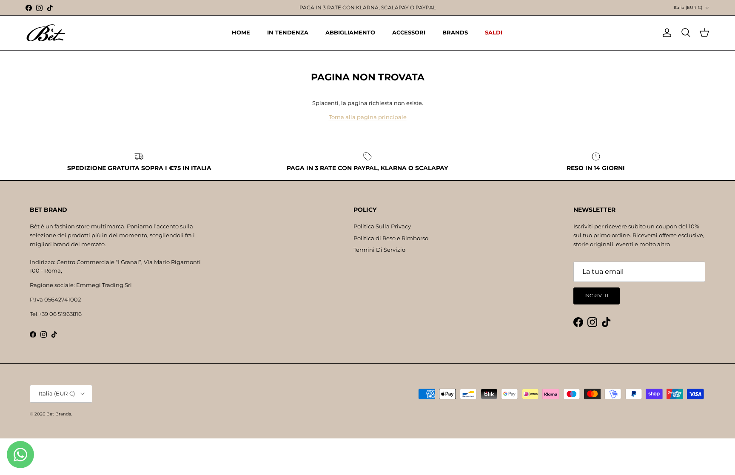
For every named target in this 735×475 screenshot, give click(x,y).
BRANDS (455, 32)
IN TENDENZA (287, 32)
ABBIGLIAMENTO (350, 32)
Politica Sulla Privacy (382, 226)
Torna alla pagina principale (368, 117)
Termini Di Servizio (379, 249)
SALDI (493, 32)
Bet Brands (58, 414)
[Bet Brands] (46, 32)
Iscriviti (596, 296)
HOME (241, 32)
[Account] (665, 33)
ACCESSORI (408, 32)
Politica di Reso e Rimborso (390, 238)
